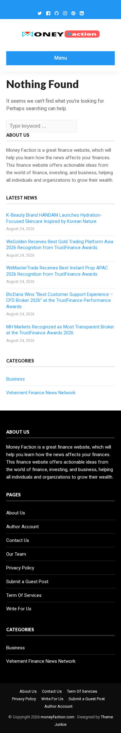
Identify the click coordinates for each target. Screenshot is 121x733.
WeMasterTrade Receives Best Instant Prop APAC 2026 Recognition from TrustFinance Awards (57, 271)
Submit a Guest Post (27, 581)
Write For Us (18, 609)
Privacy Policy (20, 568)
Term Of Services (24, 595)
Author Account (22, 526)
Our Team (16, 554)
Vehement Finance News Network (40, 393)
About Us (15, 513)
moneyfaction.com (57, 717)
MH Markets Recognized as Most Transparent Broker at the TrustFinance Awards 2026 (60, 330)
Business (15, 379)
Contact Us (17, 540)
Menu (60, 58)
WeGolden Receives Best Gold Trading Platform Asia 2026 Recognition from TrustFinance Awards (59, 245)
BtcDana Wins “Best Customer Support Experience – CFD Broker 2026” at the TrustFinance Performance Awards (59, 300)
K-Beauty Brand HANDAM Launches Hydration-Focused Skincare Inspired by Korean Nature (54, 218)
